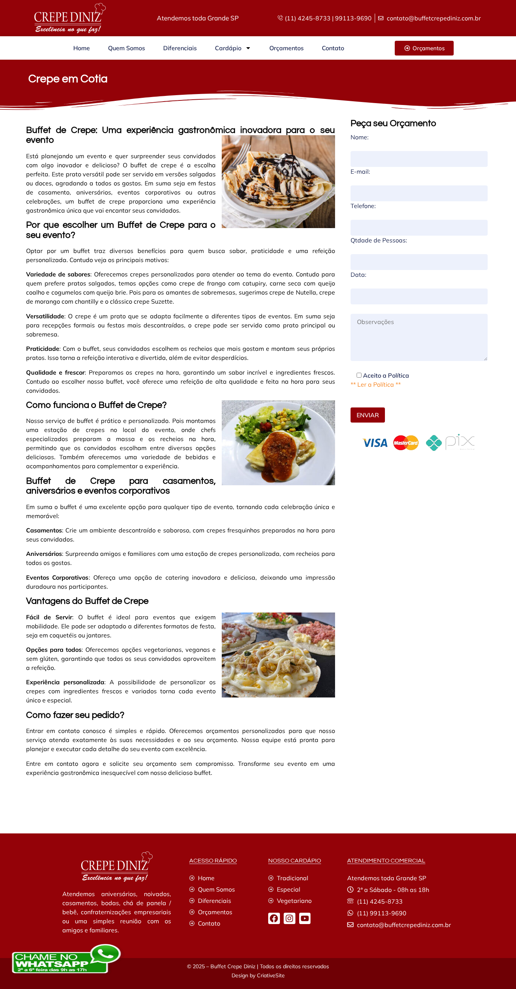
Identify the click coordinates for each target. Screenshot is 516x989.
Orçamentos (286, 48)
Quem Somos (126, 48)
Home (81, 48)
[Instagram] (289, 918)
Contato (333, 48)
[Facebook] (274, 918)
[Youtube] (305, 918)
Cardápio (228, 48)
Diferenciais (180, 48)
